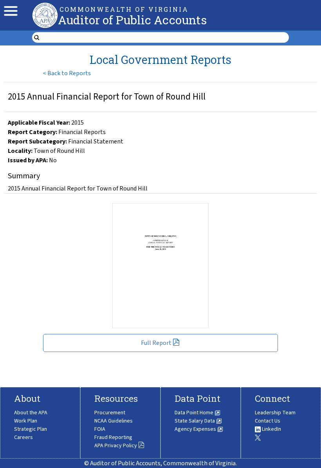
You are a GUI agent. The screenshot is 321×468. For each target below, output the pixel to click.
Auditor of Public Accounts (132, 19)
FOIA (99, 429)
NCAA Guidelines (113, 421)
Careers (23, 437)
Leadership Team (275, 413)
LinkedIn (271, 429)
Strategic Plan (30, 429)
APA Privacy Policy (115, 446)
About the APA (30, 413)
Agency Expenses (196, 429)
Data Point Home (195, 413)
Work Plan (25, 421)
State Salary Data (195, 421)
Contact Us (267, 421)
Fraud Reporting (113, 437)
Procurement (109, 413)
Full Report (156, 343)
